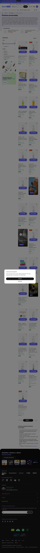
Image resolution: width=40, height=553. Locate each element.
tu (24, 275)
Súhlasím (20, 278)
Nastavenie (20, 281)
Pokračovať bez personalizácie (11, 271)
